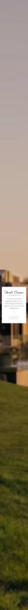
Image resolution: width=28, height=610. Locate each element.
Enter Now (14, 317)
